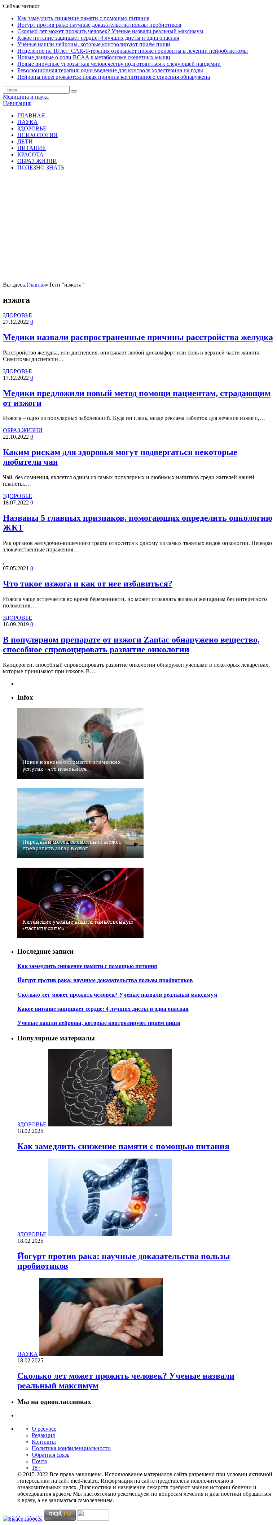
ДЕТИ (25, 141)
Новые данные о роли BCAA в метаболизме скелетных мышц (93, 57)
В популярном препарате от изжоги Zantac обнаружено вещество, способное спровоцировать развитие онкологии (131, 644)
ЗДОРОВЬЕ (32, 128)
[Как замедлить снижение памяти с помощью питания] (110, 1124)
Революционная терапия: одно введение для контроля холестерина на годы (110, 70)
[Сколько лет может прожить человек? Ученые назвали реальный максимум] (101, 1354)
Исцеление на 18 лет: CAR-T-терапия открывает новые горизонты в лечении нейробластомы (132, 51)
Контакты (44, 1442)
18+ (36, 1468)
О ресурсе (44, 1429)
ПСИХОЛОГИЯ (37, 135)
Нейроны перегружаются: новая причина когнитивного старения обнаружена (113, 77)
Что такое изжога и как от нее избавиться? (87, 583)
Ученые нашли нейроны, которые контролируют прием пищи (93, 44)
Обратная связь (50, 1455)
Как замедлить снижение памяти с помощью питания (83, 18)
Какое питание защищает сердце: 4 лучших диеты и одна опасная (98, 38)
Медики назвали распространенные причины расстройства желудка (138, 337)
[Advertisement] (138, 227)
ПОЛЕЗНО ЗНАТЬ (40, 167)
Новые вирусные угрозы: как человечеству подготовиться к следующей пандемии (119, 64)
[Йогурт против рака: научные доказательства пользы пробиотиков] (110, 1234)
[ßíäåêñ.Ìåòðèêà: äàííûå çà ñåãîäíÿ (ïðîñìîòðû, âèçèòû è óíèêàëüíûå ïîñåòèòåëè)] (23, 1519)
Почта (39, 1461)
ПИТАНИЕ (31, 148)
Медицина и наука (26, 97)
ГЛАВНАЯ (31, 115)
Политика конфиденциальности (71, 1448)
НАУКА (27, 122)
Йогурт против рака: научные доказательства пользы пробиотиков (99, 25)
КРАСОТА (30, 154)
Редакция (43, 1435)
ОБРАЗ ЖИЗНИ (37, 161)
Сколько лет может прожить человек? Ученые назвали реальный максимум (110, 31)
